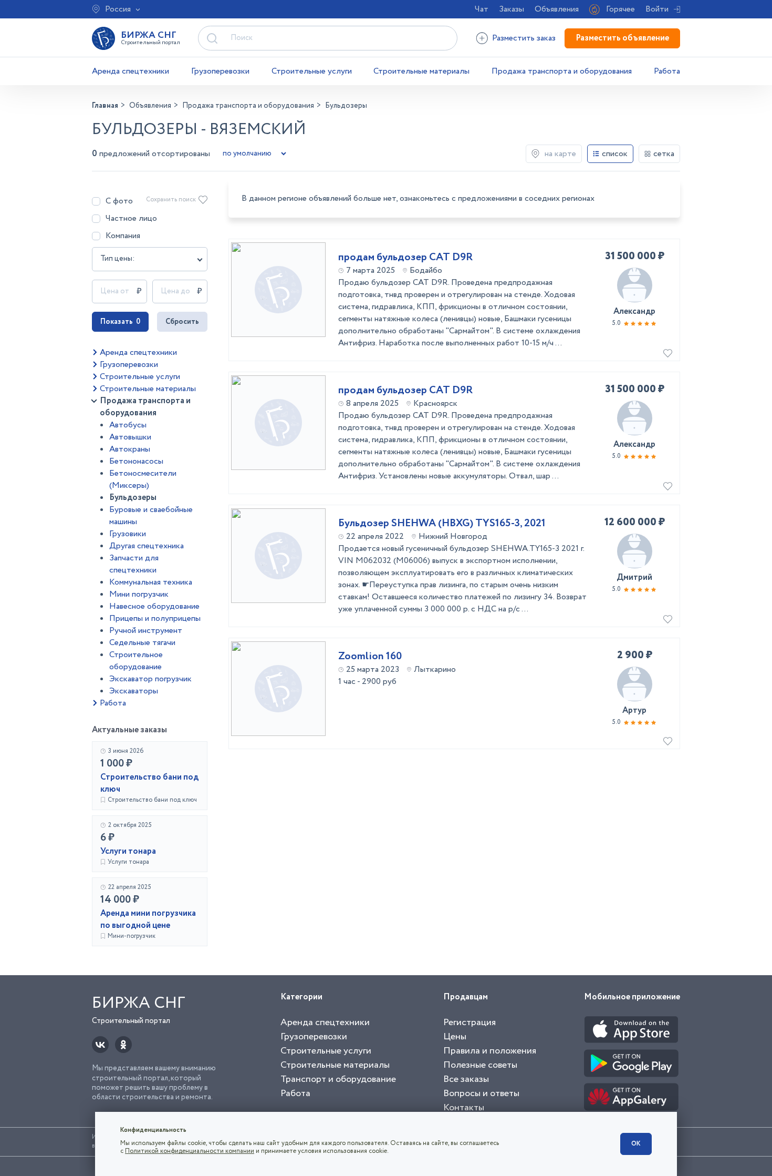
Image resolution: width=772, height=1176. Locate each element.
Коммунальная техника (150, 582)
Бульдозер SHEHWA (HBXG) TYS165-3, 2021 (442, 523)
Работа (667, 71)
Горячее (620, 9)
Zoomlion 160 (370, 656)
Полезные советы (480, 1065)
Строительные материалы (421, 71)
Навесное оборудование (154, 606)
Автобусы (128, 425)
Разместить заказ (524, 38)
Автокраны (129, 449)
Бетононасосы (136, 461)
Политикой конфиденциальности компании (189, 1151)
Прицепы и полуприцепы (155, 618)
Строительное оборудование (136, 661)
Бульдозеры (133, 498)
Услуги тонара (128, 851)
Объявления (557, 9)
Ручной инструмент (145, 631)
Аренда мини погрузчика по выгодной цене (148, 919)
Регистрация (469, 1022)
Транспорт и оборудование (338, 1079)
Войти (657, 9)
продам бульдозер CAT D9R (405, 257)
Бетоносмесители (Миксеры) (142, 479)
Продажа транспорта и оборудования (562, 71)
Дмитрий (634, 577)
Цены (454, 1037)
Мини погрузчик (139, 594)
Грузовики (127, 534)
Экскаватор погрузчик (150, 679)
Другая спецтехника (146, 546)
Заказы (511, 9)
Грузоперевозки (220, 71)
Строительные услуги (312, 71)
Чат (481, 9)
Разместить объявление (622, 38)
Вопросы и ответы (481, 1093)
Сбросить (182, 321)
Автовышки (130, 437)
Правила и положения (489, 1051)
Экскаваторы (133, 691)
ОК (636, 1143)
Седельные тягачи (142, 643)
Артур (634, 710)
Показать (120, 321)
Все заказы (466, 1079)
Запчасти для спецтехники (134, 564)
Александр (634, 311)
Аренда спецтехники (130, 71)
